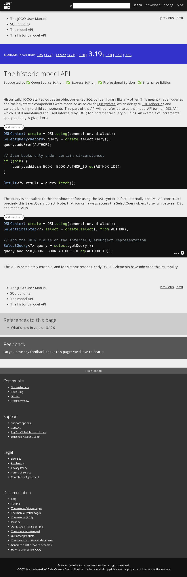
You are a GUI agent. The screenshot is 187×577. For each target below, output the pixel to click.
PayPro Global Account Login (28, 432)
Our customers (20, 387)
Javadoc (15, 522)
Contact (16, 427)
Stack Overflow (20, 401)
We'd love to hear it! (88, 351)
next (179, 18)
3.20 (82, 55)
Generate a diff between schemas (31, 545)
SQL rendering (153, 104)
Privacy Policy (19, 468)
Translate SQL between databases (32, 540)
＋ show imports (14, 127)
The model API (21, 29)
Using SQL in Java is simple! (27, 526)
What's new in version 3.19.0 (33, 327)
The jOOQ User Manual (28, 18)
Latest (61, 55)
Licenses (16, 458)
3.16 (128, 55)
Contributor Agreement (25, 477)
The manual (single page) (26, 508)
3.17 (118, 55)
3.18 (109, 55)
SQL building (20, 24)
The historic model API (28, 35)
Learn (138, 5)
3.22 (48, 55)
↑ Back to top (93, 370)
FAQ (13, 499)
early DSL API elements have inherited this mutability (136, 267)
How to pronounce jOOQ (26, 549)
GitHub (15, 396)
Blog (180, 5)
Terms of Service (21, 472)
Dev (40, 55)
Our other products (22, 536)
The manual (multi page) (26, 513)
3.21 (71, 55)
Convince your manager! (25, 531)
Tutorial (15, 503)
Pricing (159, 5)
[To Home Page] (8, 9)
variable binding (16, 108)
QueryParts (106, 104)
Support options (21, 423)
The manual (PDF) (22, 517)
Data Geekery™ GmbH (92, 565)
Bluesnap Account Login (25, 436)
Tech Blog (17, 391)
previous (167, 18)
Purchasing (17, 463)
